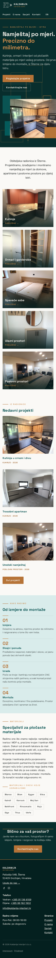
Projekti (6, 14)
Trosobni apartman (15, 511)
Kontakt (36, 14)
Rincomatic (25, 806)
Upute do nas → (11, 883)
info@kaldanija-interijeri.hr (17, 908)
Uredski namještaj (14, 564)
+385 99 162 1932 (21, 903)
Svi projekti (13, 580)
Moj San (34, 800)
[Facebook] (4, 888)
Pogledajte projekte (18, 78)
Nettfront (9, 806)
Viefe (28, 812)
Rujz (39, 806)
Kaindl (8, 800)
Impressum (7, 951)
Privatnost (18, 951)
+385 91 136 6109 (21, 899)
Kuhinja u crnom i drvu (17, 458)
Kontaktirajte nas (16, 87)
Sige (7, 812)
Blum (19, 794)
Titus (17, 812)
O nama (16, 14)
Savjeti (26, 14)
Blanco (8, 794)
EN (47, 14)
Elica (42, 794)
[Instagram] (8, 888)
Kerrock (20, 800)
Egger (31, 794)
